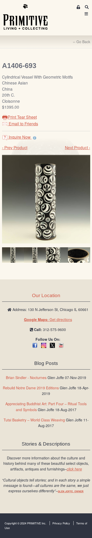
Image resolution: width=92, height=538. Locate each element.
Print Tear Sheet (22, 117)
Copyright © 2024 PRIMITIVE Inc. (25, 523)
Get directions (48, 319)
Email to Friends (23, 124)
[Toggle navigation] (86, 14)
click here (74, 468)
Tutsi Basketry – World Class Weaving (34, 419)
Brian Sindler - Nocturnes (26, 377)
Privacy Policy (61, 523)
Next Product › (77, 147)
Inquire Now (20, 137)
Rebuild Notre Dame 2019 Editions (31, 387)
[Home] (29, 17)
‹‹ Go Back (81, 41)
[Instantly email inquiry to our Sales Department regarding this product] (35, 137)
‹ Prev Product (14, 147)
